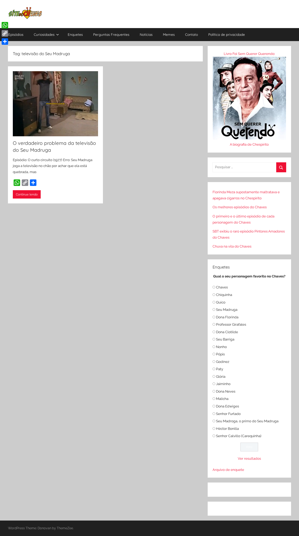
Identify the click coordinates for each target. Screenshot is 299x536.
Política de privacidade (226, 34)
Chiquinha (224, 295)
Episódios (15, 34)
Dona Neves (225, 391)
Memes (169, 34)
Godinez (222, 362)
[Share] (5, 41)
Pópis (220, 354)
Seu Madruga (226, 310)
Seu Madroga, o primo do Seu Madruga (247, 421)
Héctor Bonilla (227, 429)
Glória (220, 376)
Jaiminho (223, 384)
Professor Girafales (231, 324)
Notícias (146, 34)
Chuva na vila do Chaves (232, 246)
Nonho (221, 347)
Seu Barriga (225, 339)
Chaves (222, 287)
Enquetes (75, 34)
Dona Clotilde (227, 332)
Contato (191, 34)
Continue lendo (27, 194)
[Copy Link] (5, 33)
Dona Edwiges (227, 406)
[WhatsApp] (5, 25)
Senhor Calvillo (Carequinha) (238, 436)
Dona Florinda (227, 317)
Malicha (222, 399)
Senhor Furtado (228, 414)
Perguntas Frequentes (111, 34)
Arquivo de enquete (228, 470)
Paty (219, 369)
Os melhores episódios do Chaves (240, 207)
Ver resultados (249, 458)
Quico (220, 302)
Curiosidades (44, 34)
